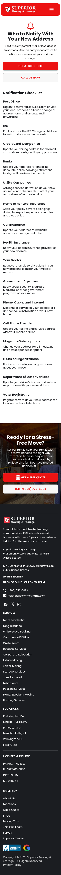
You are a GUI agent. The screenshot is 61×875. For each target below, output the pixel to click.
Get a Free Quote (30, 66)
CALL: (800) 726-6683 (30, 489)
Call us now (30, 78)
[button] (51, 9)
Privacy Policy (12, 865)
